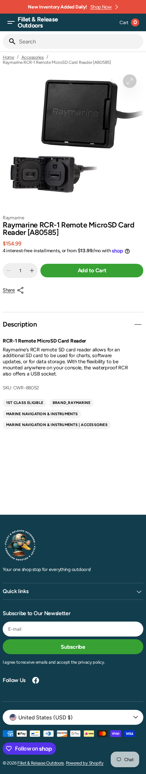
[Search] (9, 41)
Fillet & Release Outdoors (40, 763)
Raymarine (13, 217)
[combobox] (79, 41)
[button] (10, 22)
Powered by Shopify (85, 763)
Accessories (32, 57)
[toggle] (137, 324)
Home (8, 57)
